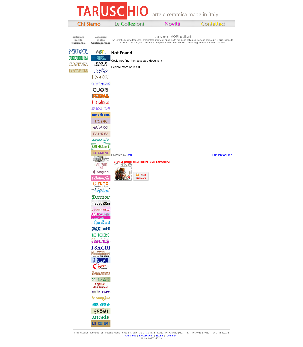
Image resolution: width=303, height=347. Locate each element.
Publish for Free (222, 154)
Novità (159, 335)
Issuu (130, 154)
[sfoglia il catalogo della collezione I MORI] (123, 180)
